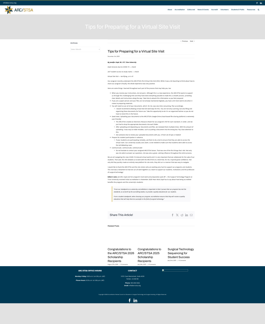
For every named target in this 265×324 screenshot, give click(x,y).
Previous (185, 41)
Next (191, 41)
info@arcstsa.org (9, 3)
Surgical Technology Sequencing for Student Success (181, 253)
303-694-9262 (135, 283)
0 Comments (124, 264)
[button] (258, 9)
